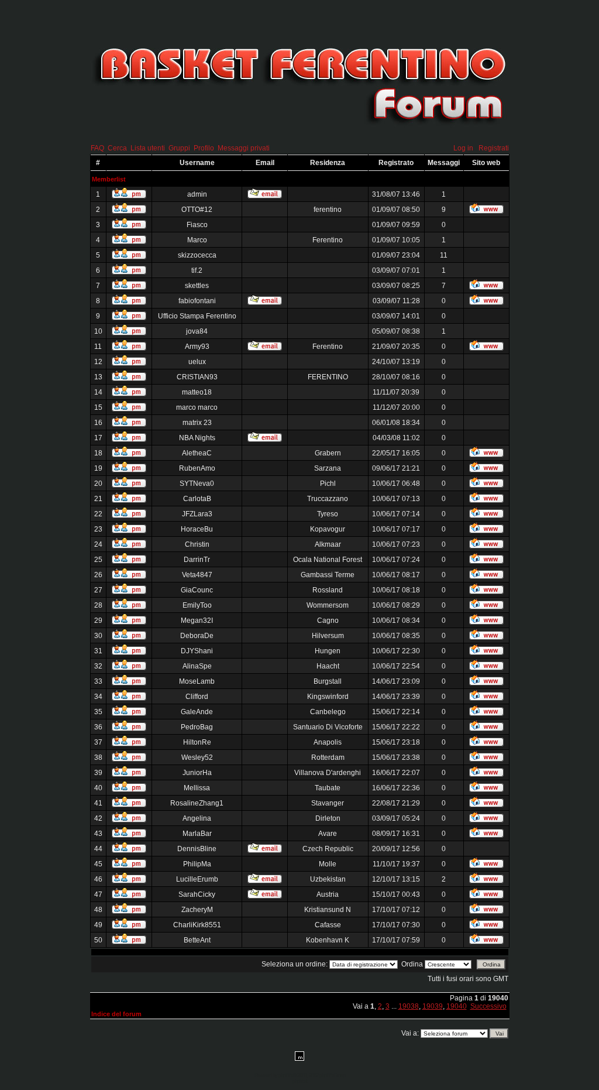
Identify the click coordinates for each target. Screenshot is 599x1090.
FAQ (97, 148)
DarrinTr (197, 560)
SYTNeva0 (197, 483)
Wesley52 (197, 757)
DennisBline (196, 849)
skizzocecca (197, 255)
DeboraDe (197, 636)
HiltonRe (197, 742)
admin (197, 194)
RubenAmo (197, 468)
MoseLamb (197, 681)
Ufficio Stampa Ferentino (197, 316)
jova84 (197, 331)
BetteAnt (197, 940)
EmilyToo (197, 605)
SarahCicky (196, 894)
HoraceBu (197, 529)
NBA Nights (197, 438)
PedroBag (197, 727)
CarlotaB (197, 499)
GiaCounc (197, 590)
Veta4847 (197, 575)
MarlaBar (197, 834)
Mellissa (197, 788)
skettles (197, 286)
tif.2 (196, 270)
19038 (408, 1006)
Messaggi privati (244, 148)
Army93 (197, 346)
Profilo (204, 148)
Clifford (196, 697)
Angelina (197, 818)
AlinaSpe (197, 666)
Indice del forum (116, 1013)
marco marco (197, 407)
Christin (197, 544)
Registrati (493, 148)
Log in (463, 148)
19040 (456, 1006)
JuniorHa (197, 773)
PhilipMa (197, 864)
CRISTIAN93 (197, 377)
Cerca (117, 148)
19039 (432, 1006)
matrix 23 (197, 423)
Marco (197, 240)
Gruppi (179, 148)
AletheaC (197, 453)
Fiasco (197, 225)
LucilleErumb (197, 879)
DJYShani (197, 651)
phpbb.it (299, 1081)
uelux (197, 362)
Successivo (488, 1006)
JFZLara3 (197, 514)
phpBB (284, 1075)
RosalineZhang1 (196, 803)
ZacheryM (197, 910)
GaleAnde (197, 712)
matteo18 (197, 392)
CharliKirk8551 (197, 925)
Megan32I (197, 620)
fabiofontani (197, 301)
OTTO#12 (196, 209)
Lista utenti (147, 148)
